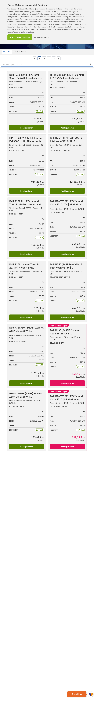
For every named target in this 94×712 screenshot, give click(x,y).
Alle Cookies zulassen (20, 37)
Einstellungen (41, 37)
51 (54, 59)
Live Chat (80, 694)
